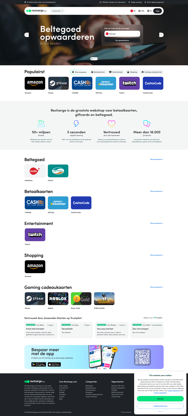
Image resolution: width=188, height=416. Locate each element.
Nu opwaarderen (122, 40)
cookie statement (174, 390)
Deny (160, 411)
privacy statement (160, 393)
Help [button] (157, 11)
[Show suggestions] (138, 33)
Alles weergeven (156, 159)
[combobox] (122, 33)
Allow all (160, 399)
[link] (38, 364)
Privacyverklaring (126, 412)
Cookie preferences (160, 406)
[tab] (79, 72)
